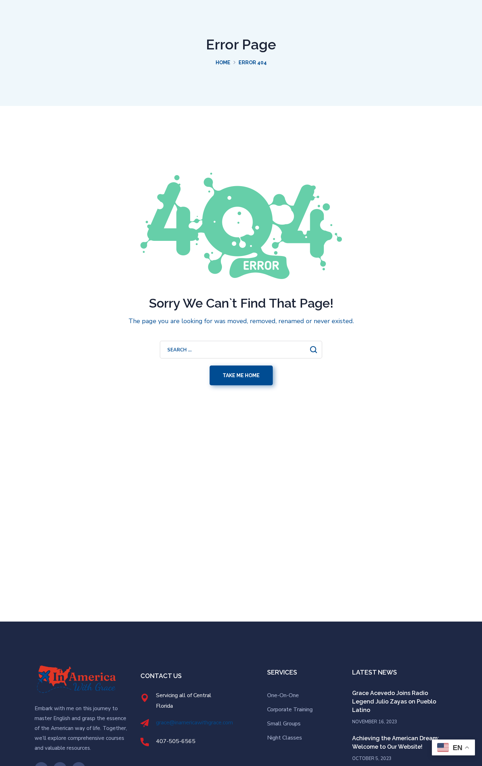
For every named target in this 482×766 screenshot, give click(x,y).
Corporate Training (290, 709)
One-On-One (283, 695)
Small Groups (284, 724)
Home (223, 62)
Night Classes (284, 738)
